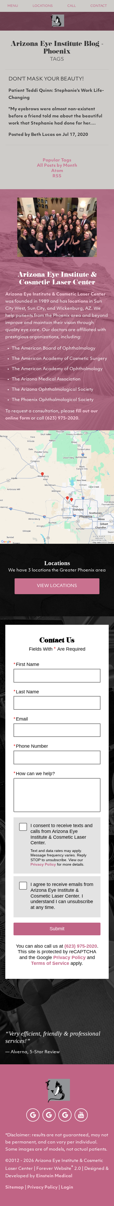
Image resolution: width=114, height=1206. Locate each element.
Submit (57, 928)
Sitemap (14, 1187)
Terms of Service (50, 963)
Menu (12, 6)
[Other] (33, 1115)
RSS (57, 176)
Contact (98, 6)
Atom (57, 171)
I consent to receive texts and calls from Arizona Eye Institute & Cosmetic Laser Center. (61, 844)
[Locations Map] (57, 487)
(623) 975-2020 (61, 418)
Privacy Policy (43, 864)
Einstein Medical (54, 1176)
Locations (43, 6)
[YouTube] (81, 1115)
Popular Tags (57, 160)
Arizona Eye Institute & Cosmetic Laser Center (55, 294)
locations (78, 301)
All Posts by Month (57, 166)
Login (67, 1187)
